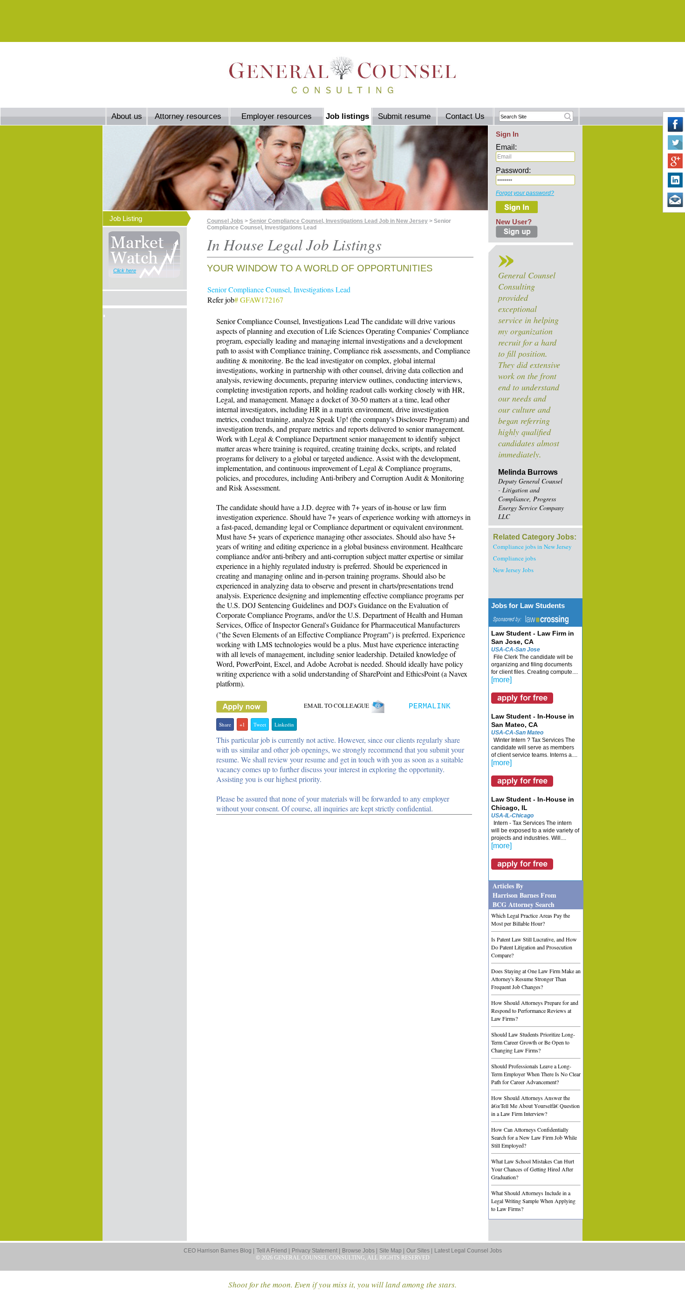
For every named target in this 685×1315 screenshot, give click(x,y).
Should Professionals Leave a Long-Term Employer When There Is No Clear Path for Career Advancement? (536, 1074)
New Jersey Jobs (513, 570)
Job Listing (126, 218)
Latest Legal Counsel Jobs (468, 1250)
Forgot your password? (525, 193)
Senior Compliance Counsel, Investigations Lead (278, 289)
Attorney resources (188, 116)
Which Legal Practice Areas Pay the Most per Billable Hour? (530, 919)
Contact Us (465, 116)
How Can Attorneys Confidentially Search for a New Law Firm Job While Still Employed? (534, 1137)
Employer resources (276, 116)
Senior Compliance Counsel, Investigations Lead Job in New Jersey (338, 221)
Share (225, 724)
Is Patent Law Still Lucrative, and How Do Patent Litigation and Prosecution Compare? (534, 947)
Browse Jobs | (359, 1250)
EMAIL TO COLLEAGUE (337, 705)
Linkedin (284, 724)
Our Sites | (419, 1250)
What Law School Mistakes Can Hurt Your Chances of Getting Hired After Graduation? (532, 1169)
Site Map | (391, 1250)
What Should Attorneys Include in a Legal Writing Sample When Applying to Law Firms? (533, 1200)
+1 (242, 724)
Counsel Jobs (225, 221)
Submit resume (404, 116)
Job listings (347, 116)
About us (126, 116)
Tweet (259, 724)
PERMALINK (430, 706)
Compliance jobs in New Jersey (532, 546)
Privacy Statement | (316, 1250)
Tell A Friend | (273, 1250)
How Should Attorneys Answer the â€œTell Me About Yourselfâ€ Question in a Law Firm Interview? (535, 1105)
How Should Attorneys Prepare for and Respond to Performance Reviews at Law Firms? (534, 1010)
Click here (124, 270)
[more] (501, 680)
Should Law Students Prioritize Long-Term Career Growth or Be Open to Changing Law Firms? (533, 1042)
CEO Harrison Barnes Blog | (219, 1250)
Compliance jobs (514, 558)
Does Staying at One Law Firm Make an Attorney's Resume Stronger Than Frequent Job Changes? (536, 978)
